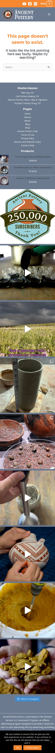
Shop (27, 127)
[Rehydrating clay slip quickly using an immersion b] (27, 497)
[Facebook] (30, 4)
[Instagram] (35, 4)
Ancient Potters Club (27, 131)
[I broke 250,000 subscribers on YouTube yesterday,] (27, 216)
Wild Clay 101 (27, 92)
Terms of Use (27, 134)
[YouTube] (24, 4)
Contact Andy (27, 145)
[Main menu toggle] (49, 14)
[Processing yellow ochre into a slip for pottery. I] (27, 666)
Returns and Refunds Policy (27, 141)
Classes (27, 117)
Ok (17, 747)
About (27, 120)
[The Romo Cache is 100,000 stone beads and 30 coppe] (27, 441)
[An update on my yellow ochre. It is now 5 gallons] (27, 610)
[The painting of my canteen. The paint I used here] (27, 554)
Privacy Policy (27, 138)
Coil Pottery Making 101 (27, 96)
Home (27, 113)
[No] (51, 741)
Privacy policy (32, 747)
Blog (27, 124)
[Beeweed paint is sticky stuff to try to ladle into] (27, 272)
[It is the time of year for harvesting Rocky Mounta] (27, 329)
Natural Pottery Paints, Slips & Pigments (27, 99)
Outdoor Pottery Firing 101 (27, 103)
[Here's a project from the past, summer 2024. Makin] (27, 385)
